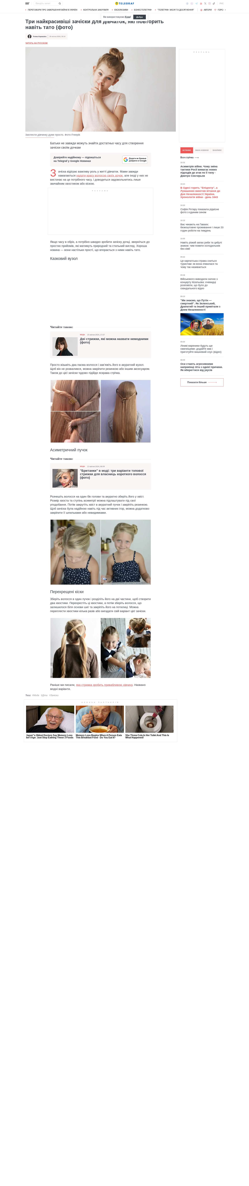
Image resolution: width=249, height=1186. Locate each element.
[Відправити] (60, 3)
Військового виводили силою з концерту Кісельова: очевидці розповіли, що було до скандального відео (199, 284)
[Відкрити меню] (27, 3)
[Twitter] (205, 3)
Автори (208, 10)
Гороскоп (223, 10)
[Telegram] (196, 3)
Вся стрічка (187, 157)
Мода (82, 335)
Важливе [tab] (217, 150)
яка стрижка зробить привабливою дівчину (104, 684)
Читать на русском (36, 43)
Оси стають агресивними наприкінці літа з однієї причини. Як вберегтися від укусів (201, 367)
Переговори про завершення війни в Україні (52, 10)
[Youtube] (201, 3)
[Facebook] (187, 3)
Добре (139, 17)
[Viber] (191, 3)
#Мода (35, 695)
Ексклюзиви (121, 10)
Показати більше (197, 382)
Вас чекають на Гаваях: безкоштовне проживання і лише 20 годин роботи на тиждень (201, 227)
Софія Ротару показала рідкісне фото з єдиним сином (199, 211)
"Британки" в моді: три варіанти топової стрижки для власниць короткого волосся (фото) (113, 474)
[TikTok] (214, 3)
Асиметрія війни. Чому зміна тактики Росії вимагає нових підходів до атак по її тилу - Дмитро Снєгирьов (198, 171)
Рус (222, 3)
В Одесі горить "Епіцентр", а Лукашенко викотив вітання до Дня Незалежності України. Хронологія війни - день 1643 (200, 192)
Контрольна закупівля (96, 10)
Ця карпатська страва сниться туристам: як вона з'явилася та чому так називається (199, 263)
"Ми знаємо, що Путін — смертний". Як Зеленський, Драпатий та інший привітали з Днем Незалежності (200, 305)
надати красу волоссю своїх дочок (99, 175)
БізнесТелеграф (143, 10)
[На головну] (124, 3)
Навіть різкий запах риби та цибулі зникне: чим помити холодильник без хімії (201, 245)
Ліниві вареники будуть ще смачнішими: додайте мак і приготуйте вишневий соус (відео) (200, 348)
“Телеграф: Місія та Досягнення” (175, 10)
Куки (127, 17)
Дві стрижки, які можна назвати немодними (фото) (114, 340)
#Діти (44, 695)
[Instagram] (209, 3)
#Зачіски (54, 695)
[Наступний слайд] (225, 10)
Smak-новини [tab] (202, 150)
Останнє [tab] (186, 150)
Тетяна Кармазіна (39, 36)
